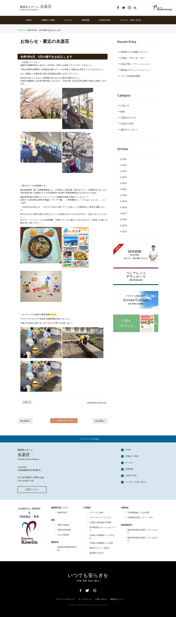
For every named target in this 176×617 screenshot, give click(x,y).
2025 (124, 165)
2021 (124, 189)
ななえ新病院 (63, 535)
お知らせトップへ (65, 421)
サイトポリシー (85, 599)
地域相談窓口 (126, 525)
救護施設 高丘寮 (96, 553)
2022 (124, 183)
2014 (124, 231)
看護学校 (55, 542)
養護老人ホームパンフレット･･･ (136, 70)
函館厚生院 (62, 512)
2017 (124, 213)
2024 (124, 171)
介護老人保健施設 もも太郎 (101, 543)
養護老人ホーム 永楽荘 (99, 548)
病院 (53, 520)
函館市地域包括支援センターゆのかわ (142, 539)
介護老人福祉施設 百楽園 (100, 522)
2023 (124, 177)
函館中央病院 (63, 525)
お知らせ (27, 402)
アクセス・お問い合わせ (130, 20)
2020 (124, 195)
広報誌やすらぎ (128, 117)
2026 (124, 159)
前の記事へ (25, 421)
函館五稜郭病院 (64, 530)
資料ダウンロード (129, 130)
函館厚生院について (59, 508)
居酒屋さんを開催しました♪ (134, 52)
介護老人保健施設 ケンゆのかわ (102, 536)
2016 (124, 219)
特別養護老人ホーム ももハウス (102, 528)
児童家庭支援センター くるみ (140, 517)
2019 (124, 201)
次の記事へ (100, 421)
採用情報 (85, 20)
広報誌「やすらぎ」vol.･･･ (133, 58)
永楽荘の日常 (105, 20)
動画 (122, 111)
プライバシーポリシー (65, 599)
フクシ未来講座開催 (130, 76)
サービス (68, 20)
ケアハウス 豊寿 (96, 512)
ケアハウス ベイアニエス (100, 517)
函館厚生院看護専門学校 (67, 548)
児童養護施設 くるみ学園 (138, 512)
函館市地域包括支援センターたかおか (142, 531)
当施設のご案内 (48, 20)
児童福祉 (125, 508)
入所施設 (87, 508)
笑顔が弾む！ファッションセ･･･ (136, 64)
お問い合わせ (101, 599)
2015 (124, 225)
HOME (29, 20)
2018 (124, 207)
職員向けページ (117, 599)
